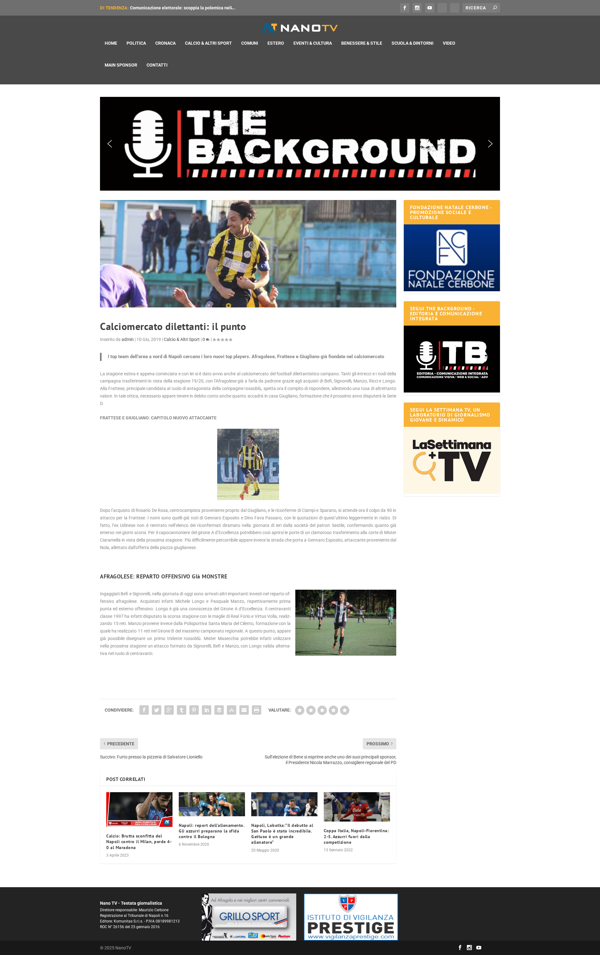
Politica (136, 43)
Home (111, 43)
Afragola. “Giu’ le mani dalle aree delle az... (173, 7)
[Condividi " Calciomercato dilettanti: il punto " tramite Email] (244, 710)
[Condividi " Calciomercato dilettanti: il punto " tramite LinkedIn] (206, 710)
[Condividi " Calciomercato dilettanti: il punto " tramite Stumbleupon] (231, 710)
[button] (300, 144)
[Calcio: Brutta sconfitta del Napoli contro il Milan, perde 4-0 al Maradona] (139, 809)
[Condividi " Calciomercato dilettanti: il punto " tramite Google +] (169, 710)
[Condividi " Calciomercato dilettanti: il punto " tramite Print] (256, 710)
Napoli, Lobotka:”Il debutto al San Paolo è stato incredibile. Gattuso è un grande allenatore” (282, 833)
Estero (276, 43)
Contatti (157, 65)
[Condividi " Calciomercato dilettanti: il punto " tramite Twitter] (156, 710)
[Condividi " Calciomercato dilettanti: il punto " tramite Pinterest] (194, 710)
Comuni (249, 43)
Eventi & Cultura (312, 43)
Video (449, 43)
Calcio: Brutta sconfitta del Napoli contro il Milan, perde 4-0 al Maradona (139, 841)
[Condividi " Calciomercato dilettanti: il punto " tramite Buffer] (219, 710)
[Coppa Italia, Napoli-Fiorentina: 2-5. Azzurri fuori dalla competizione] (357, 807)
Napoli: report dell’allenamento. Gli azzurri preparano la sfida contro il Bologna (211, 830)
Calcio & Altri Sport (208, 43)
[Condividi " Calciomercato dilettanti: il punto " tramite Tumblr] (181, 710)
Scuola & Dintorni (412, 43)
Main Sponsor (121, 65)
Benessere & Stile (361, 43)
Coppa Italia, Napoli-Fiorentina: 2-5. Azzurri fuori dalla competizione (356, 836)
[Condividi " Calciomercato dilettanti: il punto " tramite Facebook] (144, 710)
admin (128, 339)
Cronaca (165, 43)
